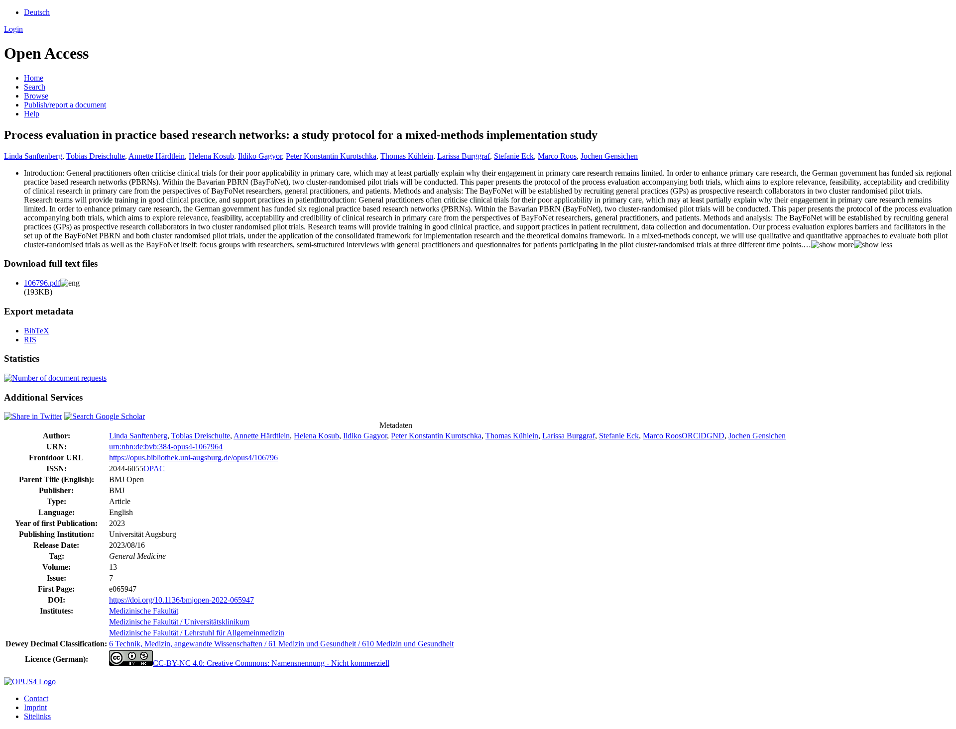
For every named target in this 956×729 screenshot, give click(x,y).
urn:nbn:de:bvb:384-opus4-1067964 (166, 446)
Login (13, 29)
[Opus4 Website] (30, 681)
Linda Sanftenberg (33, 156)
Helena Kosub (211, 156)
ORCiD (694, 435)
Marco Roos (557, 156)
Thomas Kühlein (406, 156)
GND (715, 435)
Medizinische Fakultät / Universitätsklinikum (179, 622)
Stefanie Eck (514, 156)
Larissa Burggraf (463, 156)
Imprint (35, 707)
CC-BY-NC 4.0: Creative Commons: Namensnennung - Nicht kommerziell (271, 663)
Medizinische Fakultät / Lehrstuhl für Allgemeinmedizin (196, 632)
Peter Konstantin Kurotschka (331, 156)
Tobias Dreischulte (95, 156)
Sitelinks (37, 716)
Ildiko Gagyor (260, 156)
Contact (36, 698)
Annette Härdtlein (156, 156)
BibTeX (36, 330)
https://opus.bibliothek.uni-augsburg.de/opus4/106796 (193, 457)
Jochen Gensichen (609, 156)
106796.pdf (42, 283)
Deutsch (37, 12)
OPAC (154, 468)
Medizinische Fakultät (143, 611)
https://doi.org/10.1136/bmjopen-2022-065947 (181, 600)
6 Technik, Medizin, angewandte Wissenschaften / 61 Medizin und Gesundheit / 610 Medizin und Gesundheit (281, 643)
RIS (30, 339)
